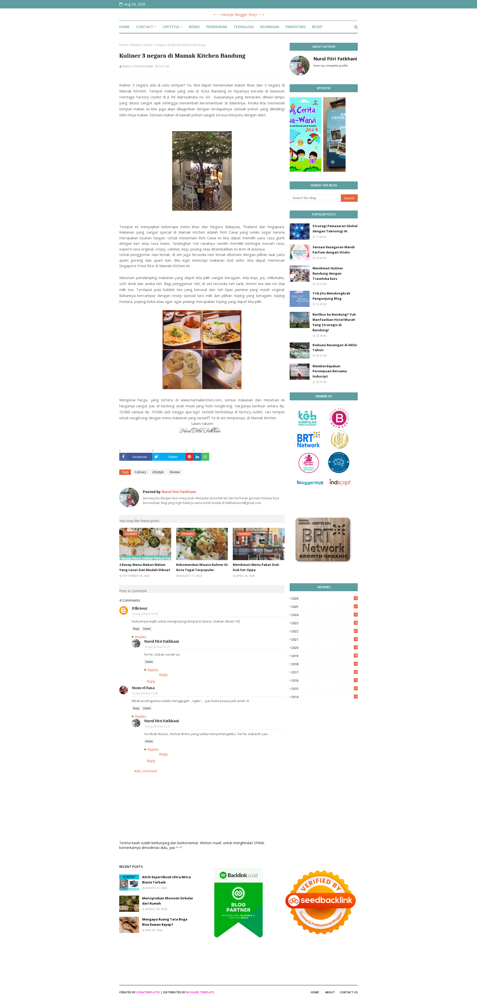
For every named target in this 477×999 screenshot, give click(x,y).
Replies (140, 636)
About (330, 992)
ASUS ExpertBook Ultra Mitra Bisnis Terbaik (166, 879)
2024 (324, 615)
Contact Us (349, 992)
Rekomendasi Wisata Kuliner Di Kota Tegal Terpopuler (202, 567)
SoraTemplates (148, 992)
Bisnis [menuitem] (194, 26)
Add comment (145, 771)
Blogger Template (200, 992)
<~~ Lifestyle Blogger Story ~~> (238, 14)
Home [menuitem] (124, 26)
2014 (324, 697)
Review (136, 45)
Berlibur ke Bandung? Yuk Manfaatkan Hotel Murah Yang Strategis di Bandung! (334, 322)
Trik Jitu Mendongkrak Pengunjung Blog (331, 296)
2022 (324, 631)
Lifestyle (158, 472)
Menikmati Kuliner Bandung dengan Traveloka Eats (328, 273)
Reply (136, 628)
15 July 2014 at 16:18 (145, 614)
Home (123, 45)
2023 (324, 623)
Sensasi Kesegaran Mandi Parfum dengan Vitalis (334, 249)
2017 (324, 672)
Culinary (140, 472)
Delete (147, 628)
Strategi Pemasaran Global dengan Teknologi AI (335, 228)
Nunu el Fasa (143, 688)
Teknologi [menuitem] (244, 26)
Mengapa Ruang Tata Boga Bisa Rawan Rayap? (164, 922)
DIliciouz (139, 608)
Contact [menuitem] (144, 26)
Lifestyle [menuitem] (171, 26)
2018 (324, 664)
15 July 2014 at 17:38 (145, 693)
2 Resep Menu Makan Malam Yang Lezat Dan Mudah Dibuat (144, 567)
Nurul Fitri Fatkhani (137, 66)
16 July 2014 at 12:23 (157, 726)
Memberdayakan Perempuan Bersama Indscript (330, 371)
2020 (324, 647)
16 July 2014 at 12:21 (157, 647)
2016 (324, 680)
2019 (324, 656)
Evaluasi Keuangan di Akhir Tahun (335, 347)
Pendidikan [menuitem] (216, 26)
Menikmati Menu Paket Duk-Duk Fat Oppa (256, 567)
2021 (324, 639)
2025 (324, 606)
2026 (324, 598)
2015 (324, 688)
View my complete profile (330, 65)
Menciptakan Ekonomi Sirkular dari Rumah (167, 901)
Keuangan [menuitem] (269, 26)
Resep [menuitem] (317, 26)
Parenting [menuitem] (296, 26)
